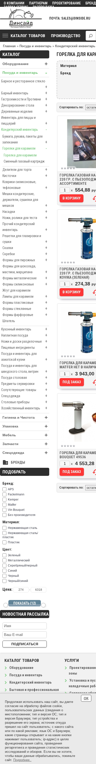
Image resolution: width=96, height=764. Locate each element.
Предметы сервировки (24, 383)
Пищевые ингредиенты (24, 347)
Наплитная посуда (24, 335)
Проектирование (66, 3)
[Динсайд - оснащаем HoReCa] (21, 18)
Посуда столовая (24, 377)
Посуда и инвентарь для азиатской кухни (24, 357)
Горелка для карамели (20, 155)
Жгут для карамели (16, 290)
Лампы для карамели (24, 296)
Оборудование (25, 64)
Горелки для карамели (24, 148)
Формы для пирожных (24, 259)
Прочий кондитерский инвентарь (24, 227)
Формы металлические (24, 278)
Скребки (24, 253)
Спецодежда (24, 395)
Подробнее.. (22, 760)
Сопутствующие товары (24, 389)
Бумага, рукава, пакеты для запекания (24, 139)
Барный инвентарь (24, 93)
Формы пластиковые (24, 302)
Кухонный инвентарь (24, 329)
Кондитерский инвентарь (24, 129)
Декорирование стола (24, 105)
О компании (14, 3)
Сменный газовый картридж (24, 161)
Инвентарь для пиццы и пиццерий (24, 121)
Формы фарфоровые (24, 314)
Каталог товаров (28, 35)
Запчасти (25, 444)
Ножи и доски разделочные (24, 341)
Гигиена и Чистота (25, 418)
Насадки (24, 211)
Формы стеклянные (24, 308)
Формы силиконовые (24, 284)
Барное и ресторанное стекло (24, 84)
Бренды (18, 462)
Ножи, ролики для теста (24, 217)
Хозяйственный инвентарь (24, 408)
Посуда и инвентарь (24, 73)
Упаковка (25, 426)
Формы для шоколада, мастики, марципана (24, 269)
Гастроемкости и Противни (24, 99)
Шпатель (8, 321)
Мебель (25, 435)
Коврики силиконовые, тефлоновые (24, 185)
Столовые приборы (24, 401)
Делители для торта (24, 169)
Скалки (24, 247)
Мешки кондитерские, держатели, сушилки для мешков (24, 200)
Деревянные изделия (24, 111)
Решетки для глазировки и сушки (24, 239)
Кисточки (24, 175)
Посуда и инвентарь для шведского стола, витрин (24, 369)
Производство (65, 35)
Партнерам (38, 3)
